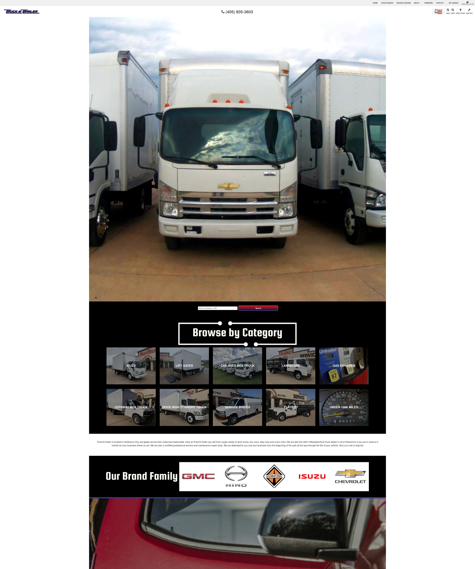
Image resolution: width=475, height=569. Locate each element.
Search (258, 308)
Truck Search (387, 3)
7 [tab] (285, 488)
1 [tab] (263, 488)
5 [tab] (277, 488)
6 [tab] (281, 488)
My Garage (453, 3)
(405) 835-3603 (239, 11)
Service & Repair (403, 3)
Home (375, 3)
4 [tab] (274, 488)
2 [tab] (266, 488)
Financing (429, 3)
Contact (440, 3)
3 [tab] (270, 488)
